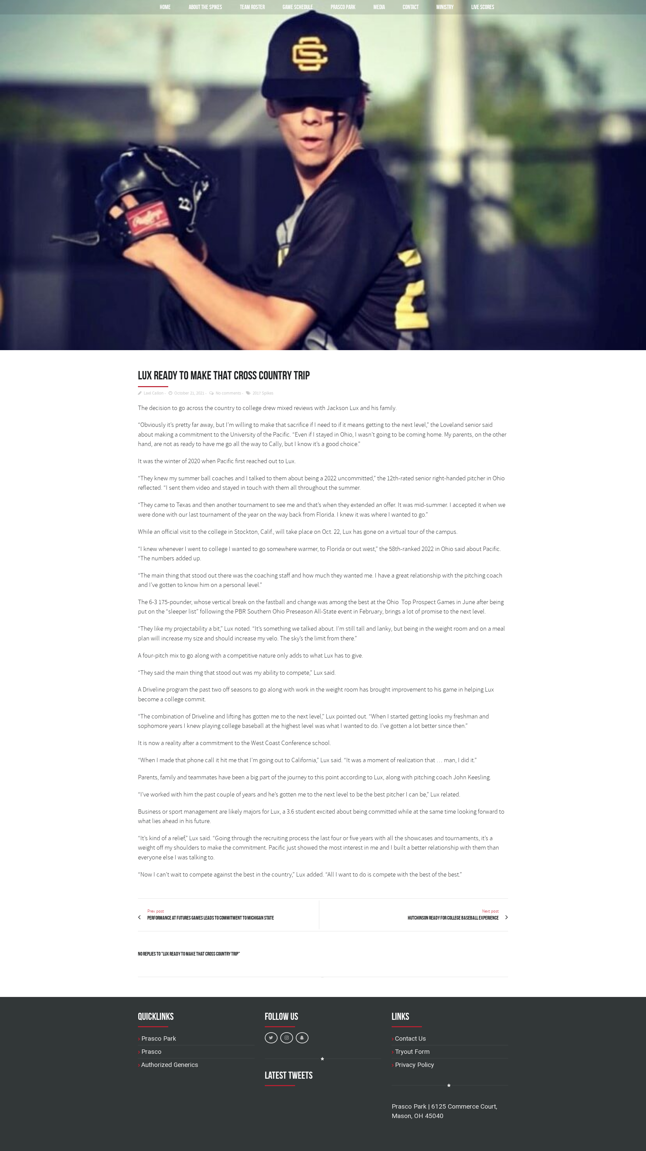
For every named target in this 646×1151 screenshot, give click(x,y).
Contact (411, 7)
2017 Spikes (263, 393)
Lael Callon (154, 393)
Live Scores (482, 7)
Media (379, 7)
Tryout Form (412, 1051)
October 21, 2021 (189, 393)
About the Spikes (205, 7)
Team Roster (252, 7)
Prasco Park (343, 7)
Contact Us (410, 1038)
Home (165, 7)
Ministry (445, 7)
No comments (228, 393)
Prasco (151, 1051)
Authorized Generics (169, 1065)
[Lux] (323, 175)
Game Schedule (298, 7)
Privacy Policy (414, 1065)
